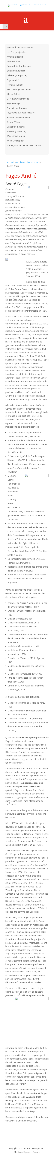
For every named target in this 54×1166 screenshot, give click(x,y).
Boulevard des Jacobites (28, 162)
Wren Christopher (15, 140)
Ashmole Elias (13, 61)
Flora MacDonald (15, 84)
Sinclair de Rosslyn (16, 126)
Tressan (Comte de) (16, 131)
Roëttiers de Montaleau (18, 117)
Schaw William (14, 122)
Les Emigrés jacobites (17, 52)
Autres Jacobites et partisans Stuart (24, 145)
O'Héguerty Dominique (18, 98)
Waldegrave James (16, 136)
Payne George (14, 103)
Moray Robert (13, 94)
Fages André (13, 80)
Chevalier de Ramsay (17, 108)
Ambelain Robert (15, 56)
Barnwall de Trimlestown (19, 66)
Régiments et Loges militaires (21, 112)
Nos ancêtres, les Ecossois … (21, 47)
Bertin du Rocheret (16, 70)
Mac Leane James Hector (19, 89)
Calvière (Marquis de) (17, 75)
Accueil (10, 162)
